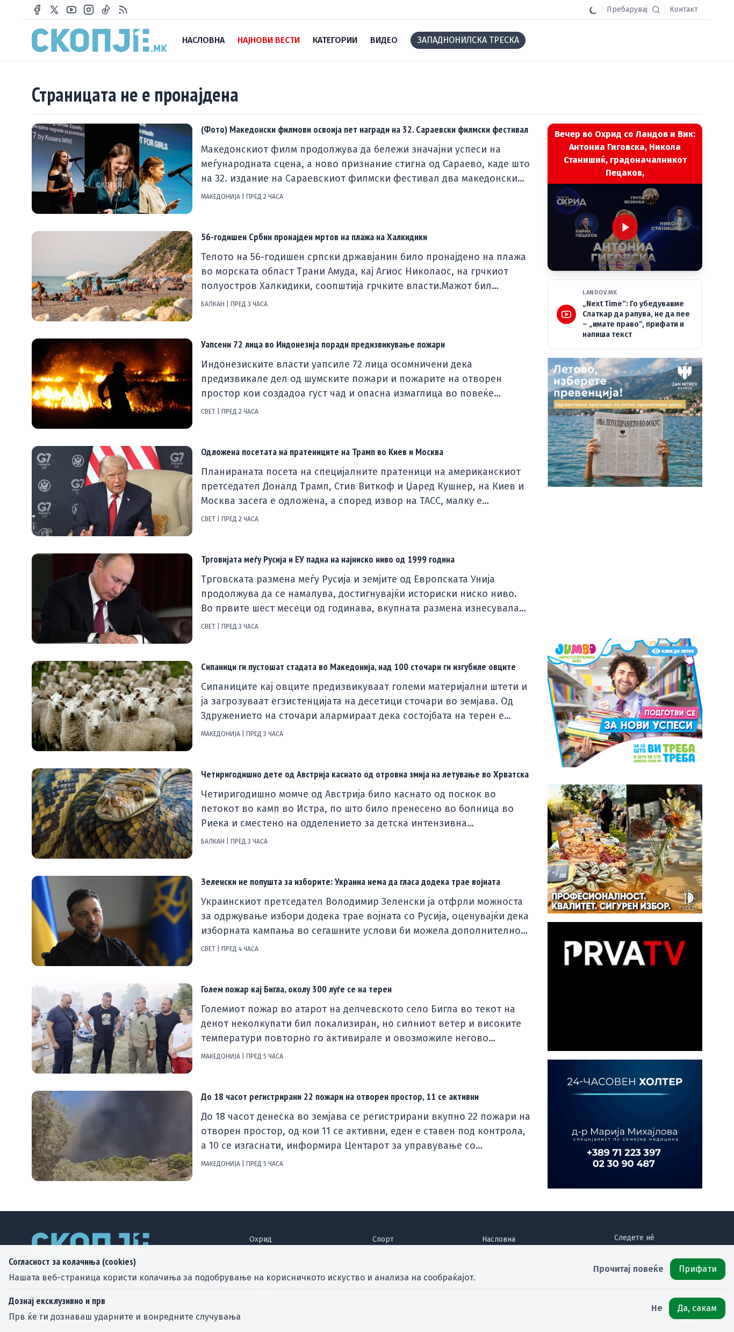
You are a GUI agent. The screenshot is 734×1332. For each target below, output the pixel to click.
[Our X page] (54, 9)
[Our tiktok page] (105, 9)
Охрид (260, 1239)
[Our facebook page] (37, 9)
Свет (209, 411)
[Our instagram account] (88, 9)
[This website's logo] (99, 40)
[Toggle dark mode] (593, 9)
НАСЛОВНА (203, 40)
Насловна (498, 1239)
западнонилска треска (468, 40)
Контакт (684, 9)
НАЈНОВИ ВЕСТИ (269, 40)
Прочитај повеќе (628, 1269)
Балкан (213, 304)
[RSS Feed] (123, 9)
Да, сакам (697, 1308)
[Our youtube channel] (71, 9)
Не (657, 1308)
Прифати (698, 1269)
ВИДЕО (384, 40)
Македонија (221, 196)
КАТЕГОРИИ (335, 40)
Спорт (383, 1239)
